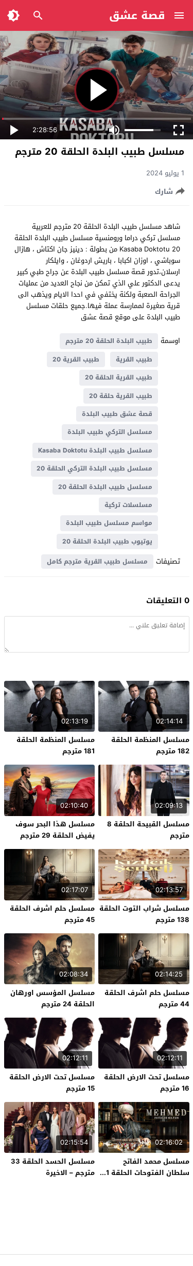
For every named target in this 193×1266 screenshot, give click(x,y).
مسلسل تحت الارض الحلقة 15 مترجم (52, 1083)
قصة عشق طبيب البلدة (117, 414)
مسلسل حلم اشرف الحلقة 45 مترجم (52, 914)
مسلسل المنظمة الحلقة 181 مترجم (55, 745)
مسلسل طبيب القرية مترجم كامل (97, 561)
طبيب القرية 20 (75, 359)
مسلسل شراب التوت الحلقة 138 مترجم (144, 914)
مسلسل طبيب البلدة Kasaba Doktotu (95, 450)
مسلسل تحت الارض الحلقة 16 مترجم (146, 1083)
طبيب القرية (134, 359)
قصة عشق (137, 15)
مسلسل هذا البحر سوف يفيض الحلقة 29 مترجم (55, 830)
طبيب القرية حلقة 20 (120, 396)
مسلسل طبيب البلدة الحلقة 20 (105, 487)
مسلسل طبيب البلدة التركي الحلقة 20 (94, 468)
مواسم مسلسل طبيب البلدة (109, 523)
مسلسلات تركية (128, 505)
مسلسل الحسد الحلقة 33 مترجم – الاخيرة (53, 1167)
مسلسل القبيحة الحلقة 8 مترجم (148, 830)
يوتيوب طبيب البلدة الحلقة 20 (107, 541)
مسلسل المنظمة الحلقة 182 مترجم (150, 745)
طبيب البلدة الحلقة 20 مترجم (108, 341)
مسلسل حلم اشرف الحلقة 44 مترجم (146, 998)
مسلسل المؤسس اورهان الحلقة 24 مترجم (52, 998)
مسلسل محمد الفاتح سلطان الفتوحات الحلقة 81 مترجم (145, 1172)
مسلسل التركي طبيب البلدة (109, 432)
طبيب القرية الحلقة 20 (118, 377)
